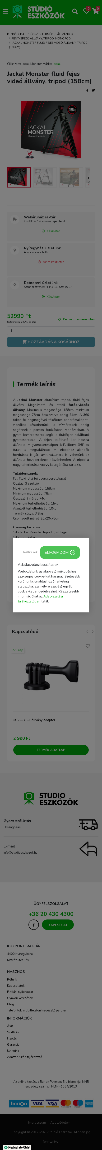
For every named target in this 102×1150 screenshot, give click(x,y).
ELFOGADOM (57, 552)
